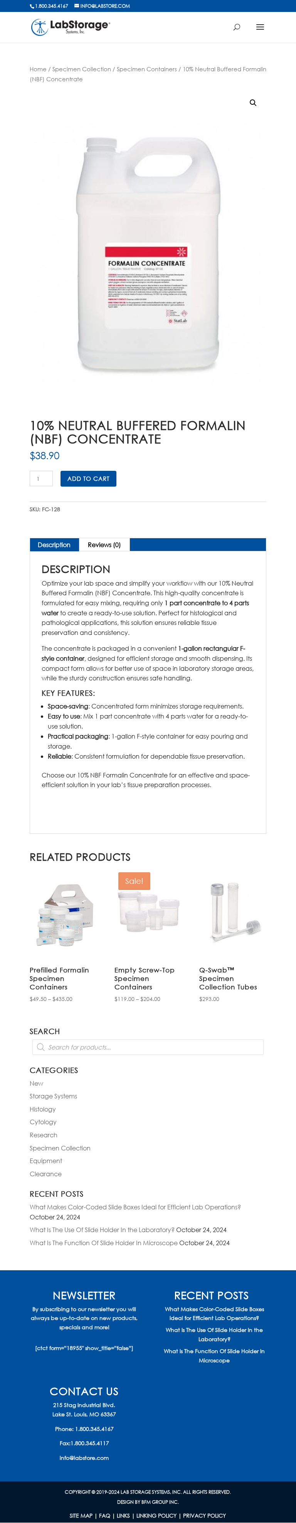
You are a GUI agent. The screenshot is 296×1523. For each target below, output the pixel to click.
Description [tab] (54, 545)
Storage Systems (53, 1096)
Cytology (43, 1122)
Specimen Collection (81, 69)
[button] (253, 103)
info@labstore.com (84, 1457)
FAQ (104, 1515)
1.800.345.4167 (94, 1428)
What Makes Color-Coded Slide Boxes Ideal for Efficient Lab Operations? (135, 1207)
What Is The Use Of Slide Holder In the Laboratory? (102, 1230)
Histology (43, 1109)
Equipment (46, 1161)
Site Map (81, 1515)
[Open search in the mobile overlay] (148, 1047)
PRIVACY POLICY (204, 1515)
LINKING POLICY (156, 1515)
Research (43, 1135)
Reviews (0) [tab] (104, 545)
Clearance (46, 1174)
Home (38, 69)
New (36, 1083)
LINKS (123, 1515)
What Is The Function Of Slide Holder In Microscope (104, 1243)
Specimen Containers (147, 69)
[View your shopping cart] (240, 31)
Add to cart (88, 478)
